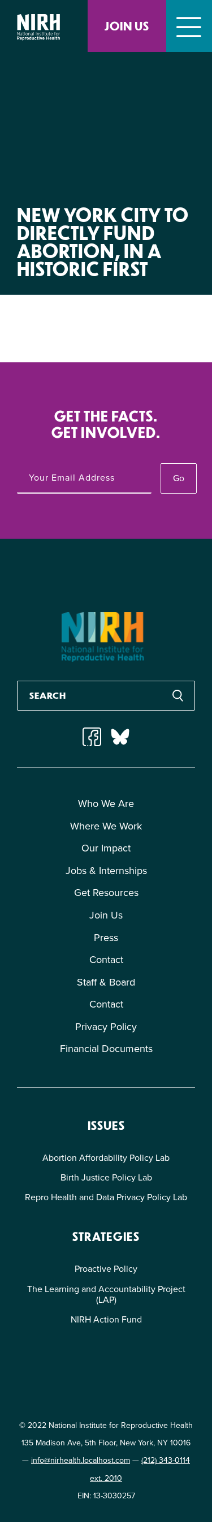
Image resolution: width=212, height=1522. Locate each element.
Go (178, 478)
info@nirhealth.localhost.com (80, 1460)
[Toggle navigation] (189, 26)
